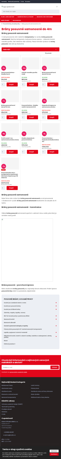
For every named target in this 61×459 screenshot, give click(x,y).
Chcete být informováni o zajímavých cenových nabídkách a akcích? (25, 361)
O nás (22, 1)
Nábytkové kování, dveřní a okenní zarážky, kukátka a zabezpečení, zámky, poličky (28, 336)
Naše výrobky (5, 20)
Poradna (27, 1)
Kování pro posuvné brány (12, 306)
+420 (9, 432)
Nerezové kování (9, 319)
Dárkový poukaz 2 (9, 344)
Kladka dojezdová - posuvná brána (28, 139)
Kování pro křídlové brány (12, 309)
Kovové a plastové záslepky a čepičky (16, 326)
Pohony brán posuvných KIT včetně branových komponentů (23, 329)
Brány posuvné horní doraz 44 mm (49, 73)
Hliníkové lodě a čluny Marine (40, 397)
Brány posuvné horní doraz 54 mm (8, 106)
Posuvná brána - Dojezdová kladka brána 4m (50, 139)
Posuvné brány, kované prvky (18, 299)
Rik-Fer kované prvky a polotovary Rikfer (16, 316)
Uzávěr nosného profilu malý (29, 73)
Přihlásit (54, 367)
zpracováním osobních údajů (18, 372)
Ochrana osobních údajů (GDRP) (12, 404)
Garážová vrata (7, 391)
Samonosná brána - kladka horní (8, 73)
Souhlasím (54, 454)
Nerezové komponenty (9, 397)
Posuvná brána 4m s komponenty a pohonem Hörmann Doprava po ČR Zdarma (9, 175)
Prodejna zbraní (7, 409)
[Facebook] (32, 1)
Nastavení (54, 451)
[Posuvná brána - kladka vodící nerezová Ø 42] (30, 96)
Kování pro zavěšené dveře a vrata (15, 303)
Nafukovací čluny (7, 385)
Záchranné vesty (7, 388)
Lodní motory (35, 385)
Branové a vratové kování (45, 17)
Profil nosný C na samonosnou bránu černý (10, 139)
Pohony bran (35, 388)
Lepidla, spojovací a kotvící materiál (15, 332)
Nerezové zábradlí (9, 322)
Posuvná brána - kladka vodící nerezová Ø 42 (30, 106)
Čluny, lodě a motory (7, 17)
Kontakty (4, 1)
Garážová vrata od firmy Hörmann (42, 391)
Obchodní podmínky (13, 1)
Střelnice (4, 412)
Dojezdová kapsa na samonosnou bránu (49, 106)
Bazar (6, 340)
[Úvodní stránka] (8, 7)
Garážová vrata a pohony (25, 17)
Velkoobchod (17, 20)
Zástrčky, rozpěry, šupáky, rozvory (14, 312)
